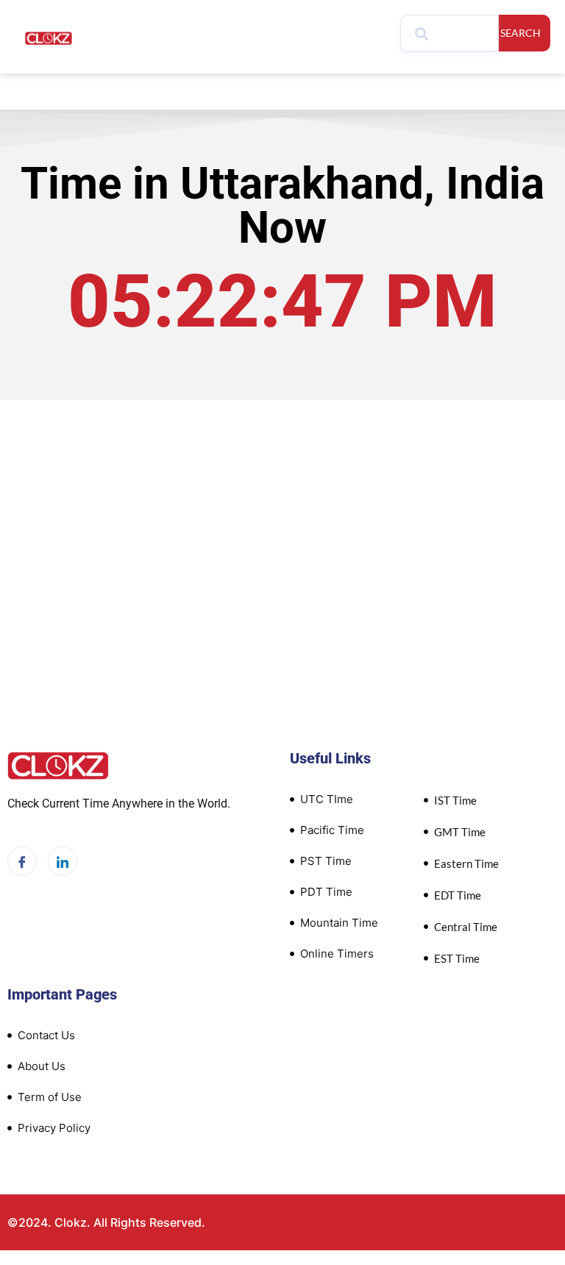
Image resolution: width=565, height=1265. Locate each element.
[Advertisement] (282, 555)
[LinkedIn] (62, 861)
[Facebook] (22, 861)
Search (520, 32)
